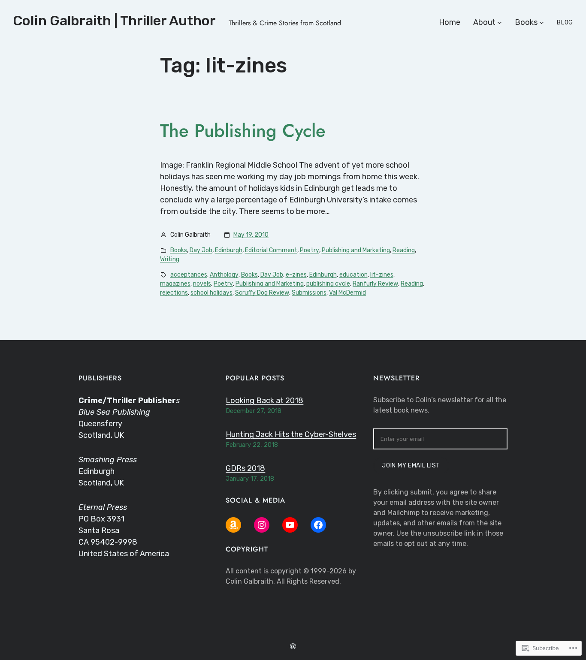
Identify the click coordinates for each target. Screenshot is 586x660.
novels (202, 283)
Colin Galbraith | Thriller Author (114, 20)
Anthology (224, 274)
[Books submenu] (541, 22)
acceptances (188, 274)
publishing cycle (328, 283)
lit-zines (381, 274)
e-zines (296, 274)
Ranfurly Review (375, 283)
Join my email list (411, 465)
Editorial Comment (271, 250)
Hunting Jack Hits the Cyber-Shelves (291, 434)
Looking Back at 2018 (264, 400)
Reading (404, 250)
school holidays (211, 292)
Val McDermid (347, 292)
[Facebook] (318, 525)
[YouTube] (290, 525)
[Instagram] (261, 525)
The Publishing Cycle (243, 131)
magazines (175, 283)
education (353, 274)
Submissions (309, 292)
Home (449, 22)
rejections (174, 292)
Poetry (309, 250)
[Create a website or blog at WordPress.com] (293, 647)
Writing (169, 259)
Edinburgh (228, 250)
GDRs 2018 (245, 468)
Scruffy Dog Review (262, 292)
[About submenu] (499, 22)
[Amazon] (233, 525)
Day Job (201, 250)
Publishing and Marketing (356, 250)
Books (178, 250)
